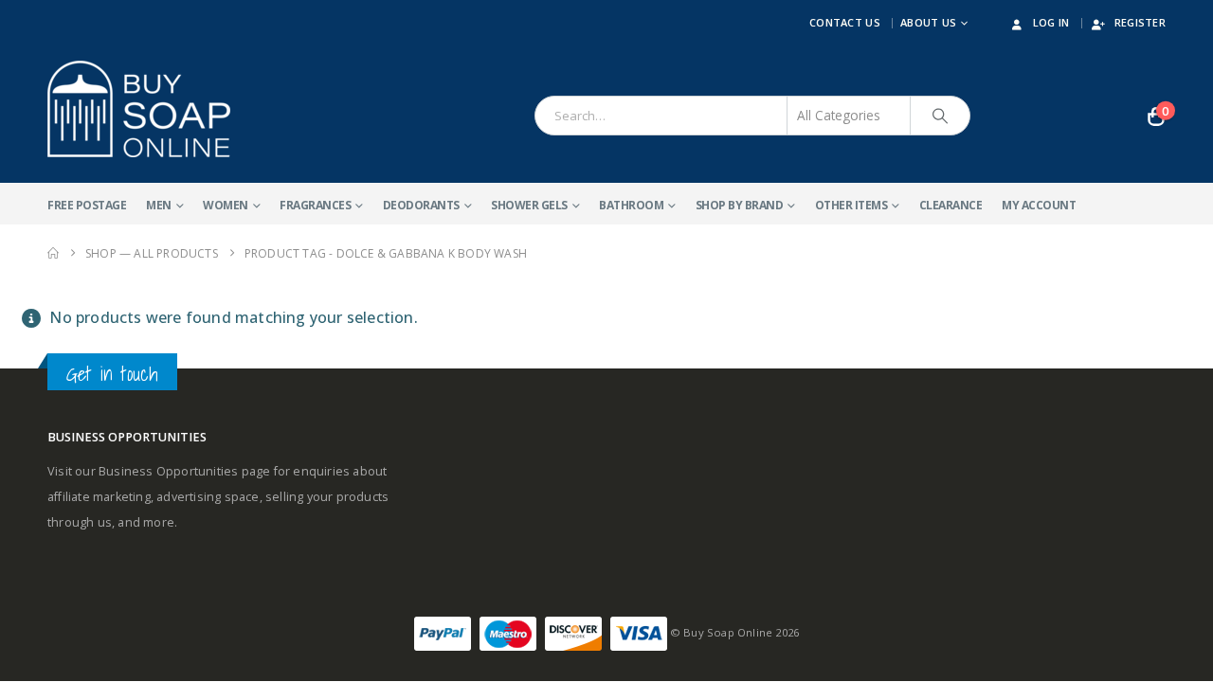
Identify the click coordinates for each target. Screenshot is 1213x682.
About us (928, 22)
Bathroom (631, 205)
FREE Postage (86, 205)
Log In (1051, 22)
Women (225, 205)
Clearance (951, 205)
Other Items (851, 205)
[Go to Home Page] (53, 253)
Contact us (844, 22)
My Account (1039, 205)
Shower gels (529, 205)
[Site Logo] (138, 109)
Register (1140, 22)
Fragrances (315, 205)
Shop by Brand (740, 205)
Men (159, 205)
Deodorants (421, 205)
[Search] (940, 116)
